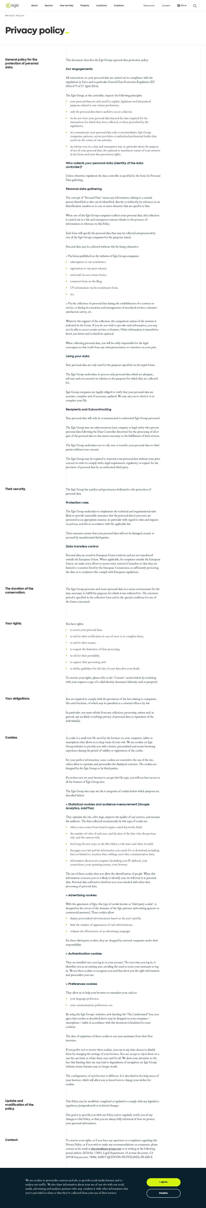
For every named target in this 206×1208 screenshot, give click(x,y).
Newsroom (149, 6)
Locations (101, 6)
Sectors (49, 6)
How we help (66, 6)
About (34, 6)
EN (182, 6)
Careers (166, 6)
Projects (84, 6)
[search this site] (195, 5)
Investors (119, 6)
